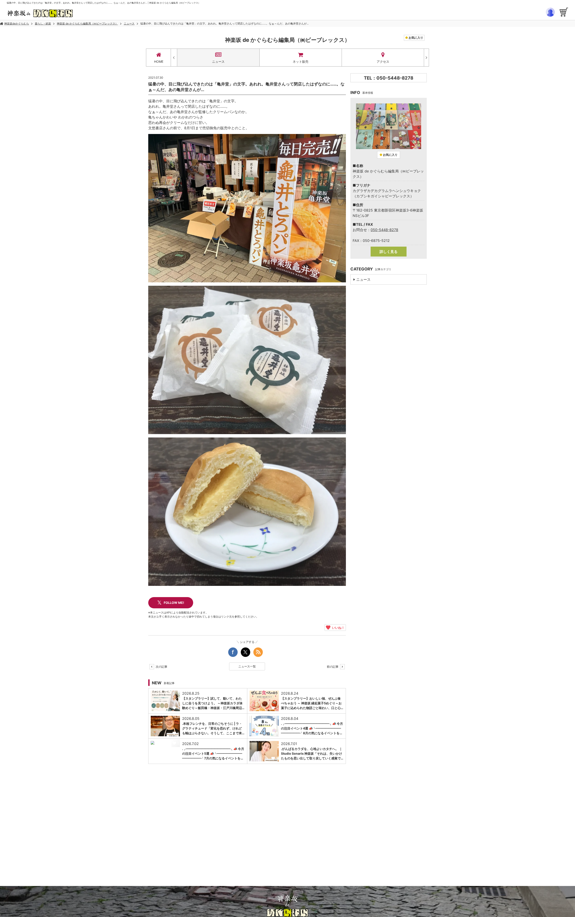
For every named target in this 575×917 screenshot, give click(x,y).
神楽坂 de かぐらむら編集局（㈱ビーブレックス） (87, 23)
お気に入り (415, 37)
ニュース (129, 23)
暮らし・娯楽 (43, 23)
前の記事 (333, 666)
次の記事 (161, 666)
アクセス (383, 61)
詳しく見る (389, 251)
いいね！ (337, 627)
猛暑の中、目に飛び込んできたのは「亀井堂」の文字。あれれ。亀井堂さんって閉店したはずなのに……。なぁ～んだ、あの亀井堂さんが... (224, 23)
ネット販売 (300, 61)
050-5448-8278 (384, 230)
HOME (158, 61)
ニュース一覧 (247, 666)
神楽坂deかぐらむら (16, 23)
